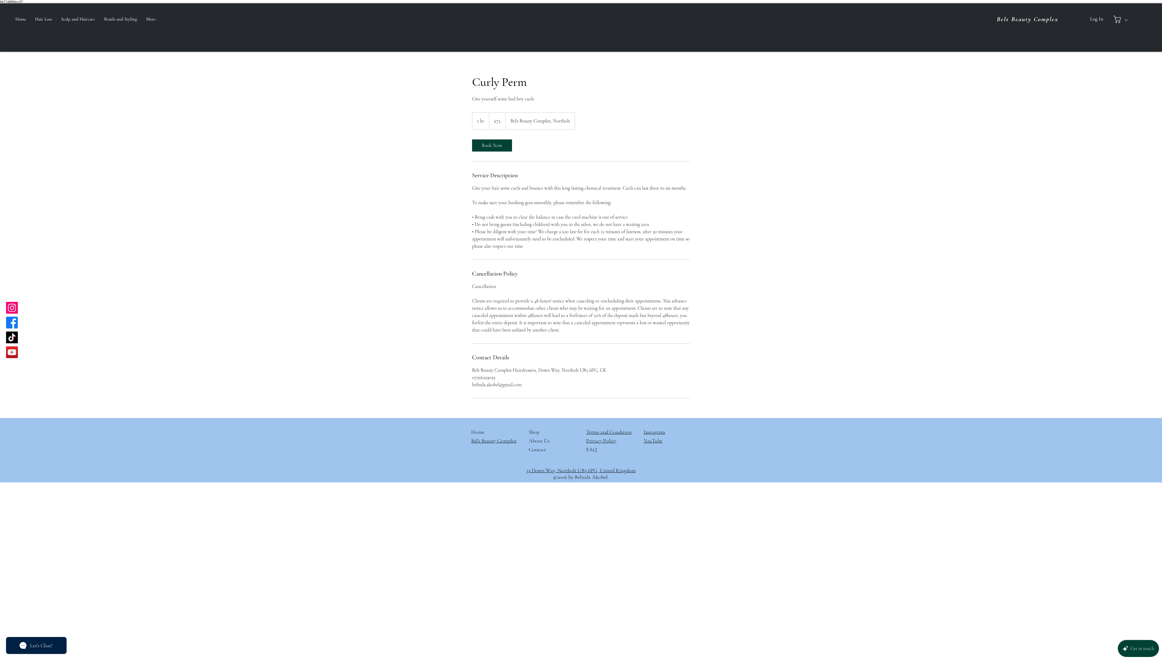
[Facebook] (12, 322)
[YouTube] (12, 352)
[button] (1122, 19)
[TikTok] (12, 337)
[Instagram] (12, 308)
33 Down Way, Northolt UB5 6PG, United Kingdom (581, 470)
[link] (492, 145)
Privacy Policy (601, 440)
